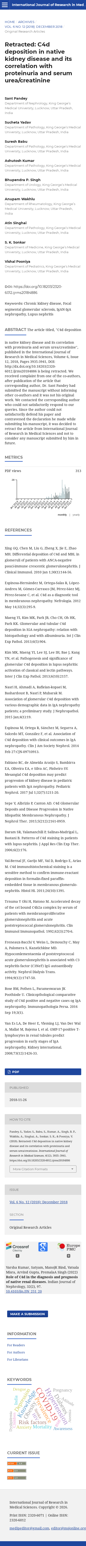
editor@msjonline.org (68, 1528)
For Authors (16, 1352)
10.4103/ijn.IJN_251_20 (24, 1291)
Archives (26, 22)
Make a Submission (27, 1314)
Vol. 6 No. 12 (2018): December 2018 (33, 27)
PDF (15, 1072)
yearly (76, 514)
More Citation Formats (30, 1169)
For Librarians (17, 1359)
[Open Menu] (5, 5)
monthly (62, 514)
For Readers (16, 1345)
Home (10, 22)
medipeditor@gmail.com (29, 1528)
